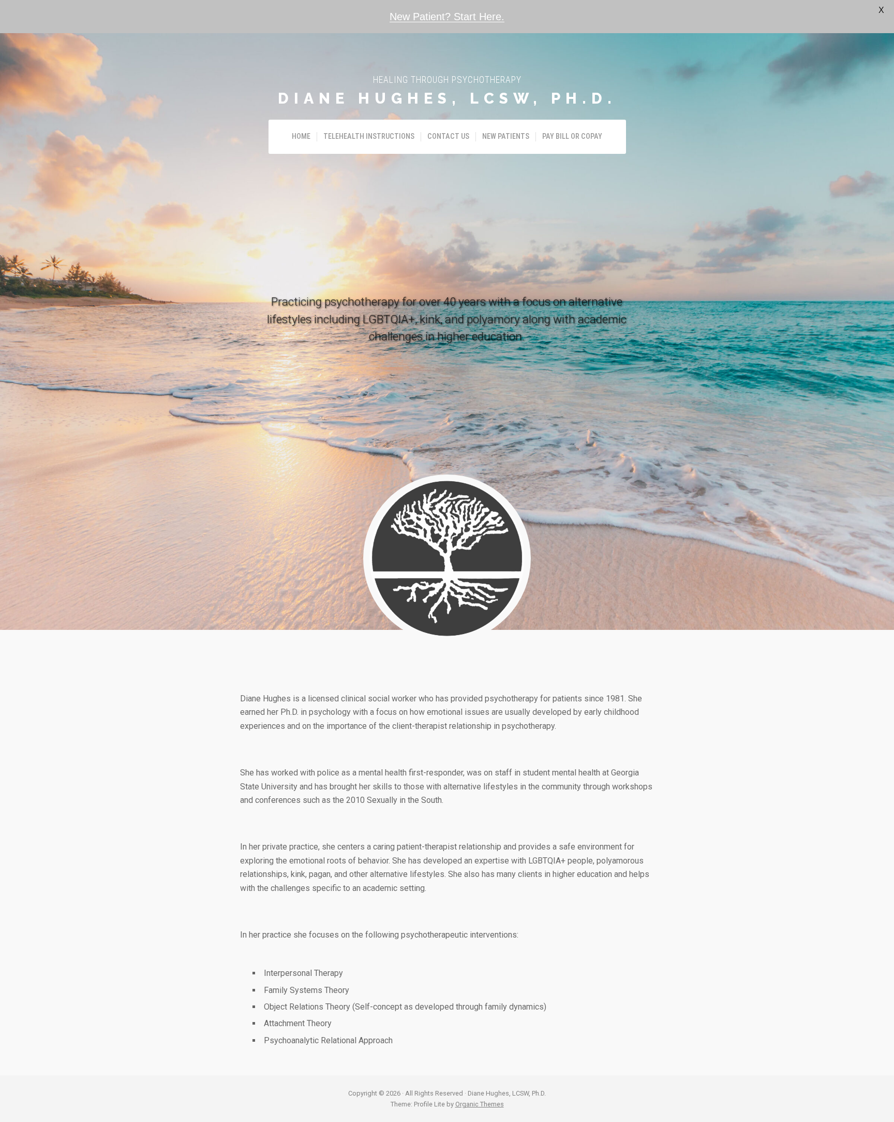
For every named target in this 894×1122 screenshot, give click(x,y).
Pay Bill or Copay (572, 136)
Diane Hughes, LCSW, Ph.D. (447, 98)
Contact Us (448, 136)
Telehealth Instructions (368, 136)
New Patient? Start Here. (447, 16)
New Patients (505, 136)
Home (301, 136)
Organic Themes (479, 1104)
